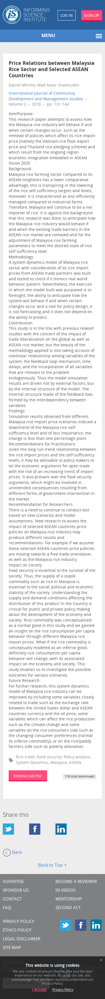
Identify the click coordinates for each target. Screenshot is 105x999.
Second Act (68, 908)
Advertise (13, 882)
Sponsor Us (16, 891)
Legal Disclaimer (21, 939)
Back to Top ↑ (52, 865)
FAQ (7, 908)
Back (16, 852)
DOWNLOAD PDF (28, 775)
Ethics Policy (17, 931)
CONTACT (12, 899)
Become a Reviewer (76, 882)
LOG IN (66, 15)
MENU (48, 36)
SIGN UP (91, 15)
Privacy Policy (18, 922)
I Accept (39, 990)
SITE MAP (12, 948)
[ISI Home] (26, 15)
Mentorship (68, 899)
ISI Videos (65, 891)
